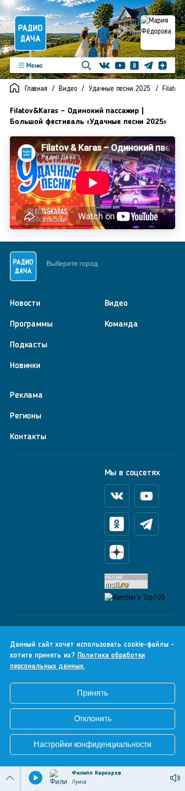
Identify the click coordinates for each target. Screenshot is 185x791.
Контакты (28, 436)
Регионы (25, 416)
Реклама (26, 395)
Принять (92, 693)
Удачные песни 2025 (119, 89)
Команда (121, 324)
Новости (25, 303)
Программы (31, 324)
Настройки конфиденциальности (92, 744)
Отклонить (92, 718)
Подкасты (28, 344)
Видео (68, 89)
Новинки (25, 365)
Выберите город (71, 263)
